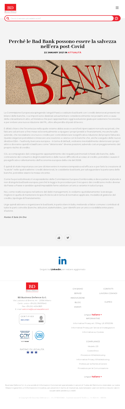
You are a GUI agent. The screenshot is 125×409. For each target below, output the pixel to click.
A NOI (116, 18)
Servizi (77, 293)
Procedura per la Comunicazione (93, 368)
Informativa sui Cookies (93, 332)
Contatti (108, 288)
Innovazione (78, 298)
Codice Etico (93, 350)
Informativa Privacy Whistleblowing (93, 359)
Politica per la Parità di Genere (93, 364)
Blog (78, 302)
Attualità (74, 52)
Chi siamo (78, 288)
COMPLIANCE (93, 341)
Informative (93, 318)
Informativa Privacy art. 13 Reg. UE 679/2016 (93, 323)
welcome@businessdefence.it (35, 309)
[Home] (10, 8)
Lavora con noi (108, 293)
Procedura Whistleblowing (93, 355)
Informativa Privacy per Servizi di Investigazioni (93, 327)
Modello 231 (93, 346)
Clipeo (108, 302)
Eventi (77, 307)
